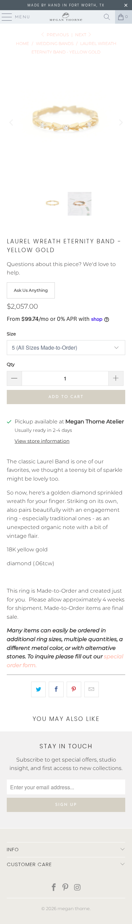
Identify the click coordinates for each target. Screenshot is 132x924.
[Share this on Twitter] (38, 689)
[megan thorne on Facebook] (54, 888)
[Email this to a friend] (91, 689)
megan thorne (74, 908)
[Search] (107, 17)
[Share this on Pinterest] (74, 689)
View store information (42, 441)
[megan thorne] (66, 17)
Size (11, 333)
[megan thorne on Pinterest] (66, 888)
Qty (11, 364)
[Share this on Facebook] (56, 689)
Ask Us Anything (31, 290)
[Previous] (11, 122)
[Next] (120, 122)
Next (81, 34)
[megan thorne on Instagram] (77, 888)
